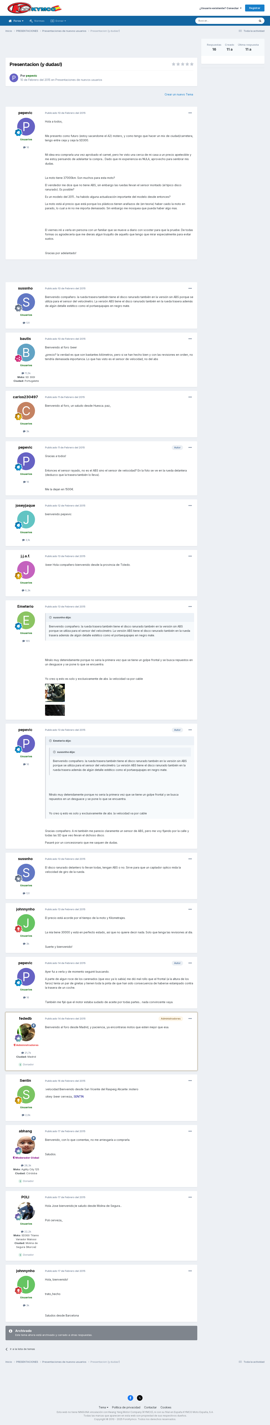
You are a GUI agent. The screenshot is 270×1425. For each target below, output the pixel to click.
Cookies (165, 1407)
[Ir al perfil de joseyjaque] (26, 519)
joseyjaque (25, 505)
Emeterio (25, 606)
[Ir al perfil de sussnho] (26, 302)
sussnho (25, 288)
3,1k (27, 539)
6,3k (27, 590)
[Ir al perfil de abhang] (26, 1145)
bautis (25, 339)
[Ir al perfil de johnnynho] (26, 923)
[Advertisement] (101, 48)
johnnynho (25, 909)
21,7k (27, 1052)
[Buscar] (260, 21)
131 (27, 322)
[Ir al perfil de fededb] (26, 1032)
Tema (103, 1407)
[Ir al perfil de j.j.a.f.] (26, 570)
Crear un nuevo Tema (179, 94)
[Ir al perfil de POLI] (26, 1211)
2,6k (27, 1115)
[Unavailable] (55, 692)
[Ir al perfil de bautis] (26, 352)
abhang (25, 1131)
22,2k (27, 1231)
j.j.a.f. (25, 556)
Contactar (150, 1407)
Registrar (254, 7)
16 (27, 147)
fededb (25, 1018)
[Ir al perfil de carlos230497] (26, 411)
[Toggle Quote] (51, 617)
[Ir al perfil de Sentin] (26, 1094)
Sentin (25, 1080)
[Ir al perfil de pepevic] (13, 78)
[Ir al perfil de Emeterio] (26, 620)
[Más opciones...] (190, 113)
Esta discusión (242, 20)
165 (27, 640)
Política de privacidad (126, 1407)
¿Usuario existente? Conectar (219, 8)
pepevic (25, 113)
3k (27, 431)
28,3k (27, 1165)
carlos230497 (25, 397)
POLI (25, 1197)
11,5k (27, 373)
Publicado (65, 112)
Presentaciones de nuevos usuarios (78, 79)
